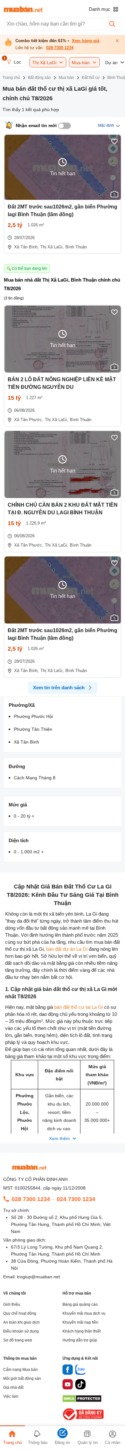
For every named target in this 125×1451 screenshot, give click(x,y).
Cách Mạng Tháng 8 (34, 777)
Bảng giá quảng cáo (80, 1304)
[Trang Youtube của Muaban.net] (68, 1385)
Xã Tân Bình (26, 741)
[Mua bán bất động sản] (23, 9)
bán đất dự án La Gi (67, 949)
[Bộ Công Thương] (84, 1420)
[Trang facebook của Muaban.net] (68, 1370)
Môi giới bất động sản (22, 1378)
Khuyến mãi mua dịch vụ (84, 1313)
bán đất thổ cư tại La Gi (78, 1007)
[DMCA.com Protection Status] (82, 1400)
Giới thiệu (11, 1304)
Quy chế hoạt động (19, 1313)
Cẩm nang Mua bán (20, 1369)
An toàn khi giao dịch (21, 1322)
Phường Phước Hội (33, 716)
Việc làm (10, 1396)
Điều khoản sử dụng (21, 1331)
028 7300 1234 (59, 48)
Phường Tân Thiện (33, 729)
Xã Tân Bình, (26, 247)
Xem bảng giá (85, 41)
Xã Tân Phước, (28, 419)
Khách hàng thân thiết (82, 1331)
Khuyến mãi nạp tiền (80, 1322)
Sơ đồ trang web (17, 1340)
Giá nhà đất (13, 1387)
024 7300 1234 (76, 1199)
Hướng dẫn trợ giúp (80, 1340)
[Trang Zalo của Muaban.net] (80, 1370)
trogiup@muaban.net (38, 1276)
